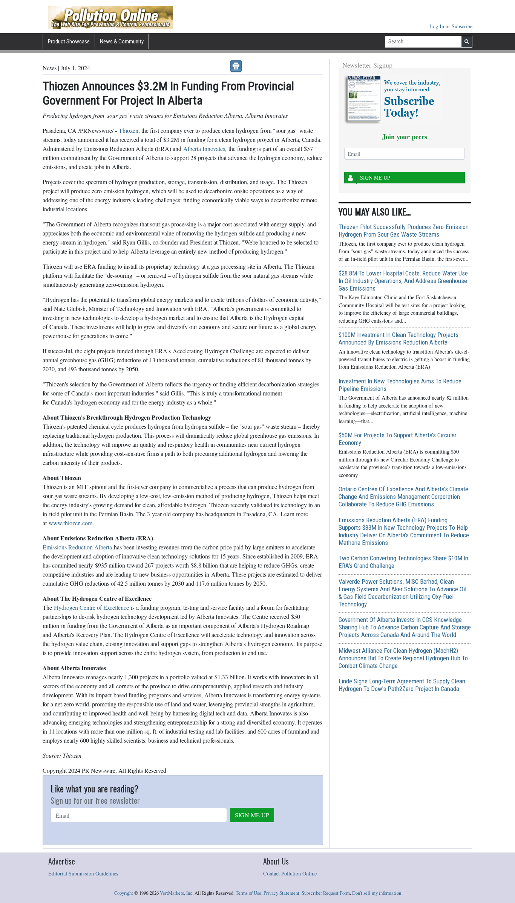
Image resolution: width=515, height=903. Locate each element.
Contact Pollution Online (290, 873)
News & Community (122, 41)
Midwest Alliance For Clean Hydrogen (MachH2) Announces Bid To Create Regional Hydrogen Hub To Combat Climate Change (403, 658)
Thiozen (128, 130)
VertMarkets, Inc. (176, 893)
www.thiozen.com (70, 523)
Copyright (123, 893)
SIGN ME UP (252, 815)
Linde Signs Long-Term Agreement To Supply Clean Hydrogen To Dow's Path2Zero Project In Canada (402, 684)
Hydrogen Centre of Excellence (91, 607)
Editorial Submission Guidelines (83, 873)
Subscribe (462, 26)
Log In (437, 26)
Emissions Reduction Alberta (77, 547)
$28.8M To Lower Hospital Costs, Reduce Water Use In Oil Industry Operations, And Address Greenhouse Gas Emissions (403, 280)
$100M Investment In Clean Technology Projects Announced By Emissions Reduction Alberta (398, 338)
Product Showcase (69, 41)
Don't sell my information (376, 893)
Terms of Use (248, 893)
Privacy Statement (281, 893)
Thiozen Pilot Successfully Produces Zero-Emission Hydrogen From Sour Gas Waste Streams (404, 230)
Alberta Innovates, (205, 148)
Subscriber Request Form (326, 893)
